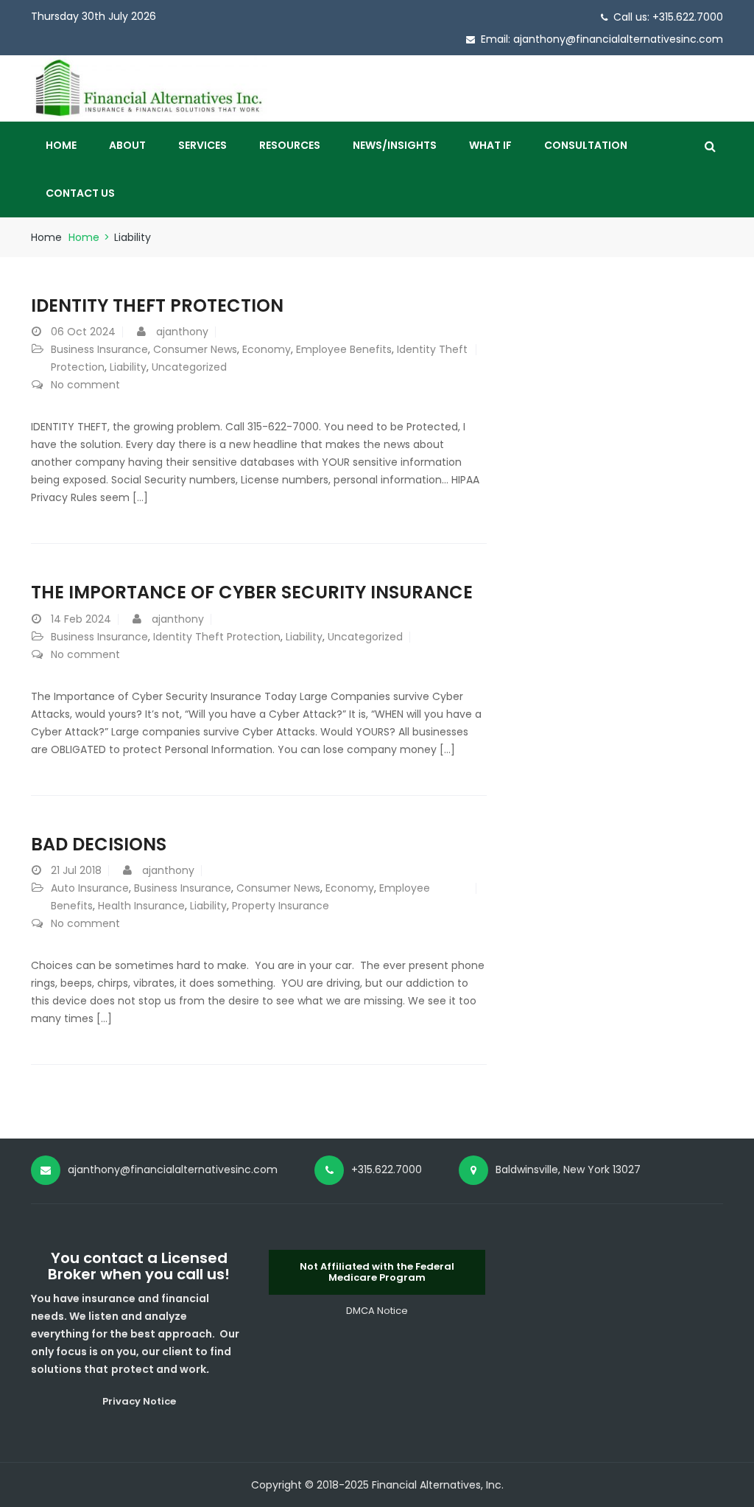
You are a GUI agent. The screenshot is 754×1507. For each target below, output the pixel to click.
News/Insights (395, 145)
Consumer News (195, 349)
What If (490, 145)
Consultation (585, 145)
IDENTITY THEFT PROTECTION (157, 305)
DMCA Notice (377, 1311)
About (127, 145)
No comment (85, 384)
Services (202, 145)
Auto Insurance (90, 888)
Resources (289, 145)
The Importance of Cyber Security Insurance (252, 592)
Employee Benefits (344, 349)
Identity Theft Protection (217, 636)
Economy (266, 349)
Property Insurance (280, 905)
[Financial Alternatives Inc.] (149, 87)
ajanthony (182, 331)
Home (61, 145)
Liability (128, 367)
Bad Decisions (98, 844)
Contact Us (80, 193)
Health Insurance (141, 905)
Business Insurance (99, 349)
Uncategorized (189, 367)
